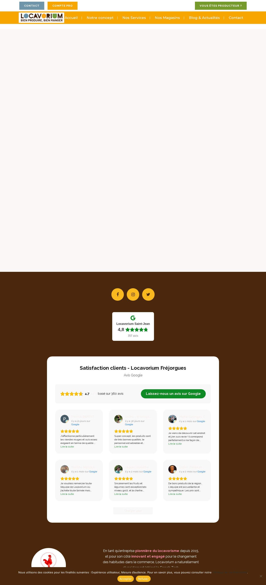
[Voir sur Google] (64, 419)
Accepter (125, 578)
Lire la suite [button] (67, 446)
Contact (31, 5)
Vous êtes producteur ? (221, 5)
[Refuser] (261, 576)
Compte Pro (62, 5)
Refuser (143, 578)
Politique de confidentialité (229, 572)
